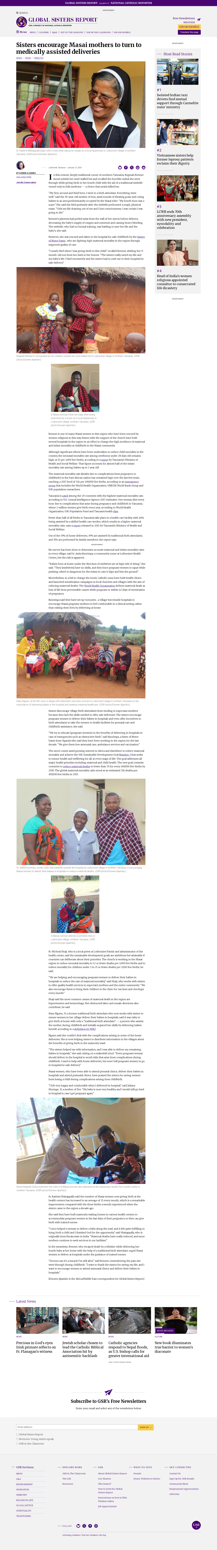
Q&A (18, 1479)
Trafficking (23, 1516)
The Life (66, 1478)
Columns (44, 32)
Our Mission (104, 1478)
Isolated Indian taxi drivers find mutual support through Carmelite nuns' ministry (177, 101)
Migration (22, 1489)
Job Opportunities (107, 1506)
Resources (67, 1484)
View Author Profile (23, 177)
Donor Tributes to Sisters (147, 1478)
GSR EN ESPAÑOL (189, 26)
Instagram (96, 1526)
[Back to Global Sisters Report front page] (56, 22)
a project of (108, 2)
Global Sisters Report (196, 1525)
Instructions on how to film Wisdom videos (112, 1499)
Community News (178, 1484)
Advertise (174, 1494)
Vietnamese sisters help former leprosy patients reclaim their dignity (175, 159)
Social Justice (24, 1505)
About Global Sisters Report (112, 1473)
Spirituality (23, 1510)
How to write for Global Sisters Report (110, 1491)
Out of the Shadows (72, 32)
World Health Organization (99, 585)
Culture (159, 1337)
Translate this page (189, 32)
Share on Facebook (126, 167)
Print (143, 167)
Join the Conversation (26, 182)
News (33, 32)
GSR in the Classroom (99, 32)
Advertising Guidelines (71, 1535)
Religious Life (24, 1500)
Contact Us (175, 1473)
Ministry (39, 58)
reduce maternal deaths (76, 766)
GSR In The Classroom (74, 1473)
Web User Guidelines (90, 1535)
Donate (137, 1473)
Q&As (54, 32)
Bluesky (78, 1526)
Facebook (90, 1526)
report (104, 459)
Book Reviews (165, 1330)
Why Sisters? (104, 1484)
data (115, 511)
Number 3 (125, 754)
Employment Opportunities (184, 1489)
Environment (24, 1484)
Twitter (84, 1526)
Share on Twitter (132, 167)
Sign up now (189, 22)
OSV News (126, 1362)
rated (65, 495)
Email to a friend (138, 167)
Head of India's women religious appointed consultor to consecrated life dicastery (176, 282)
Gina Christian (115, 1362)
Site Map (102, 1535)
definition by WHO (85, 1029)
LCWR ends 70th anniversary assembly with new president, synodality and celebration (174, 220)
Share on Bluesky (120, 167)
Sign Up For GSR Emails (181, 1478)
